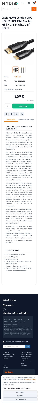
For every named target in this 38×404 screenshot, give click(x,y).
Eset (4, 365)
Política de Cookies (30, 379)
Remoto (5, 367)
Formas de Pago (26, 356)
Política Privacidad (8, 354)
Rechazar (20, 395)
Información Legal (26, 352)
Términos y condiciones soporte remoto (27, 361)
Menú (23, 3)
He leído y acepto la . (16, 341)
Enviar (27, 346)
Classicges (24, 365)
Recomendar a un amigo (26, 119)
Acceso (28, 3)
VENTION (17, 77)
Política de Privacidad (23, 334)
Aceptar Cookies (20, 399)
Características (11, 120)
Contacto (6, 352)
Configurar (20, 392)
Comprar (23, 106)
